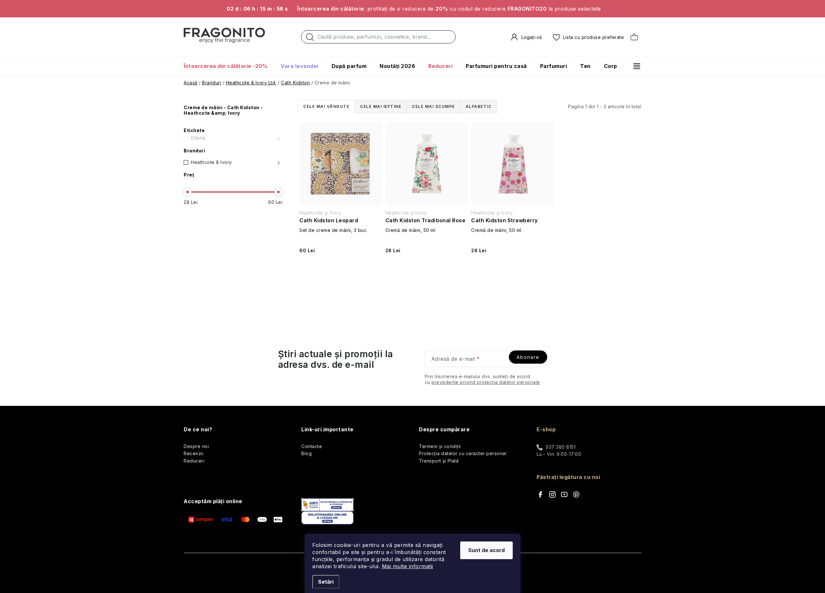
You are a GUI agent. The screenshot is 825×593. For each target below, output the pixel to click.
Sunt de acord (486, 550)
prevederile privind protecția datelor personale (486, 382)
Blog (306, 453)
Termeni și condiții (440, 446)
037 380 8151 (561, 447)
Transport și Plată (439, 461)
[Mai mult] (634, 66)
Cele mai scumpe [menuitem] (433, 106)
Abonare (528, 357)
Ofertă (235, 138)
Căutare (310, 38)
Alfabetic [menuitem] (479, 106)
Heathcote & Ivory (235, 162)
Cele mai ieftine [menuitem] (380, 106)
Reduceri (194, 461)
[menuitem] (229, 66)
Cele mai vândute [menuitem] (326, 106)
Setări (326, 582)
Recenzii (193, 453)
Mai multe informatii (407, 566)
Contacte (311, 446)
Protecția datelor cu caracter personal (462, 453)
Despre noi (196, 446)
